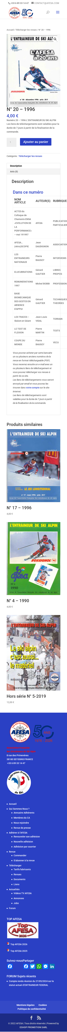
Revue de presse (22, 828)
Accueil (10, 30)
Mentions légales (25, 1005)
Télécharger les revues (26, 30)
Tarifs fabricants (22, 869)
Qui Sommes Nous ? (19, 809)
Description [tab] (16, 166)
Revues (17, 874)
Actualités (14, 889)
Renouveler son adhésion (27, 836)
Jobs (16, 903)
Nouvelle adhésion (23, 841)
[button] (55, 39)
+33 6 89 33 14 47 (16, 763)
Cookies (43, 1005)
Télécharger (15, 865)
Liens (16, 884)
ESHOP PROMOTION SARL (33, 1027)
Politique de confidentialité (32, 1009)
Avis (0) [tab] (14, 171)
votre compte (32, 387)
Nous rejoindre (21, 822)
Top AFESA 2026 (18, 944)
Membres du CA (22, 817)
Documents (19, 879)
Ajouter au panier (35, 142)
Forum (12, 908)
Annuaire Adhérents (24, 812)
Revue (12, 851)
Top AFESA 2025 (18, 951)
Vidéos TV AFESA (23, 893)
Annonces (19, 898)
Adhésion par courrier (25, 846)
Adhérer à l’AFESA (18, 832)
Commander (20, 855)
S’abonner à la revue (24, 860)
